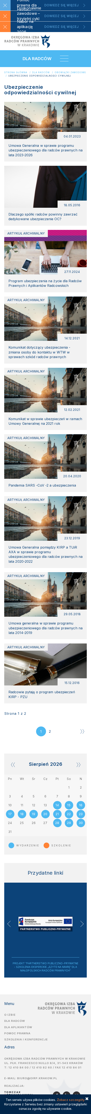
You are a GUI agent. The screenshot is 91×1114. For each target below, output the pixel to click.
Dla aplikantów (18, 1027)
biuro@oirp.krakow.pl (37, 1078)
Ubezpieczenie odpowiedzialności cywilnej (39, 76)
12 (33, 805)
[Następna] (82, 731)
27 (45, 823)
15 (69, 805)
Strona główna (15, 72)
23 (81, 814)
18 (22, 814)
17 (10, 814)
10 (10, 805)
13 (45, 805)
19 (33, 814)
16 (81, 805)
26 (34, 823)
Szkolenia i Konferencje (26, 1039)
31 (10, 831)
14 (57, 805)
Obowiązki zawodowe (70, 72)
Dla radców (41, 72)
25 (22, 823)
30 (81, 823)
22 (69, 814)
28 (57, 823)
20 (45, 814)
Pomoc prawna (17, 1033)
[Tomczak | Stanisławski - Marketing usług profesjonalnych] (19, 1093)
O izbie (10, 1014)
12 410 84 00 (18, 1067)
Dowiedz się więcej (61, 5)
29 (69, 823)
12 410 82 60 (42, 1067)
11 (22, 805)
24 (10, 823)
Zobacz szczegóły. (71, 1100)
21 (57, 814)
